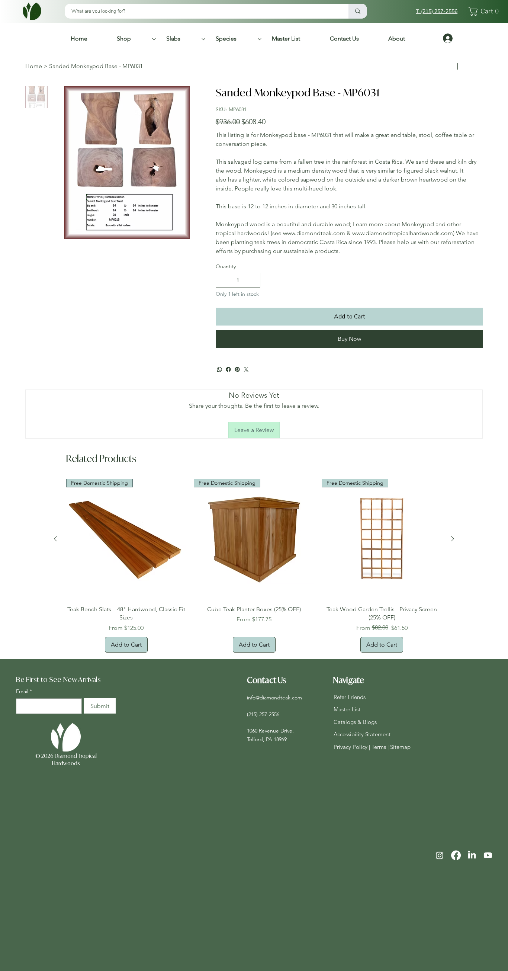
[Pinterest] (237, 391)
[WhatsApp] (219, 391)
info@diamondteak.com (274, 720)
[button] (485, 11)
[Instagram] (439, 877)
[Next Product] (452, 561)
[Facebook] (228, 391)
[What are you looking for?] (357, 11)
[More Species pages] (259, 39)
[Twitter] (246, 391)
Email (24, 713)
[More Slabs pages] (203, 39)
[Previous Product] (55, 561)
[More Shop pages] (154, 39)
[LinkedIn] (472, 877)
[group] (254, 588)
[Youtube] (488, 877)
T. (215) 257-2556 (436, 11)
